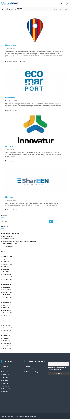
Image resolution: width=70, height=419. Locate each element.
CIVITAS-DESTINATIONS (10, 244)
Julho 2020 (6, 266)
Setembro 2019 (7, 282)
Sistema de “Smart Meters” (11, 233)
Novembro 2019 (8, 277)
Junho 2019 (6, 287)
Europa (5, 335)
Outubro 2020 (7, 264)
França (5, 338)
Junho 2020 (6, 269)
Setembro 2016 (7, 312)
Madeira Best (10, 45)
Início (28, 366)
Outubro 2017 (7, 297)
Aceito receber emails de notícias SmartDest (57, 368)
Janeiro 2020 (7, 274)
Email (49, 361)
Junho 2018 (6, 295)
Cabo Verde (6, 328)
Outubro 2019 (7, 279)
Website (24, 61)
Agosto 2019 (7, 284)
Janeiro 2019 (7, 289)
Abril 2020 (6, 271)
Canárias (5, 330)
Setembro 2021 (7, 256)
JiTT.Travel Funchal (9, 238)
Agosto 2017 (7, 302)
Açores (5, 325)
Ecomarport (10, 98)
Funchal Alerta (7, 231)
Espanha (5, 333)
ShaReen (9, 197)
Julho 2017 (6, 305)
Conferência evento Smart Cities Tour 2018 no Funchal (19, 241)
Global (5, 340)
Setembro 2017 (7, 300)
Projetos (15, 61)
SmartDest (15, 416)
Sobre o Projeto (31, 369)
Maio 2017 (6, 307)
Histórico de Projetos (33, 372)
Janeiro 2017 (7, 310)
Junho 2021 (6, 261)
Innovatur (9, 146)
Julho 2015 (6, 315)
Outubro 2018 (7, 292)
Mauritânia (6, 346)
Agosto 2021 (7, 259)
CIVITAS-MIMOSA (8, 246)
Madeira (9, 61)
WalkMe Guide (7, 236)
